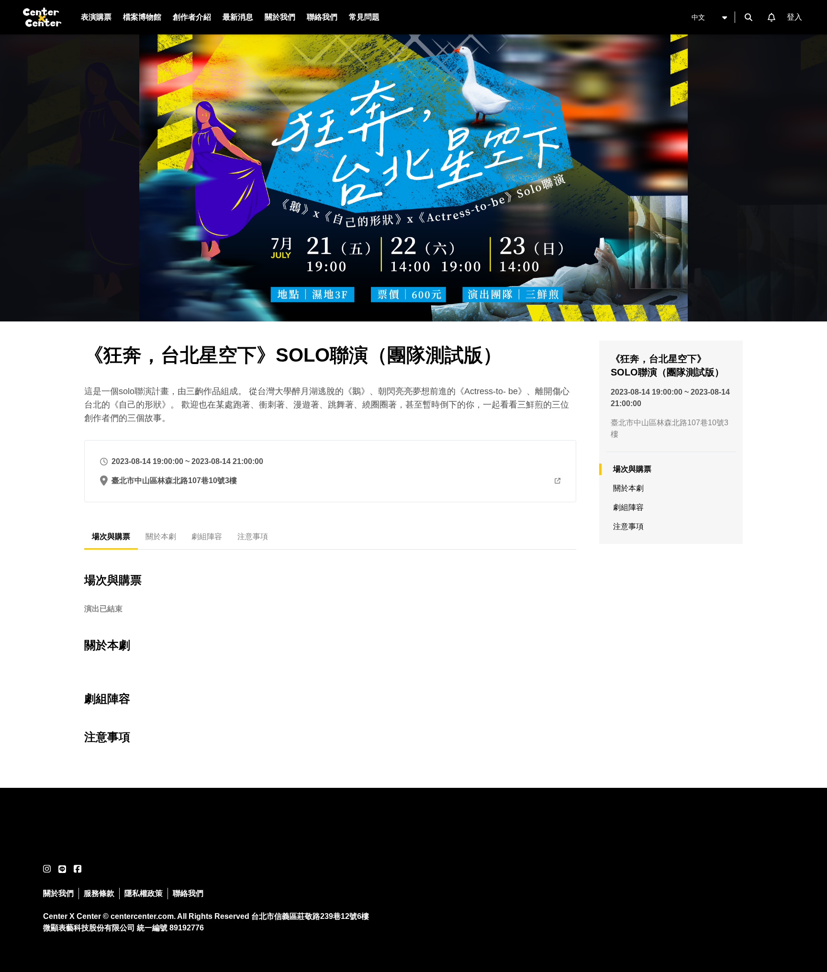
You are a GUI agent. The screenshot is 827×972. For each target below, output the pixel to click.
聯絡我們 (188, 893)
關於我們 (58, 893)
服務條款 (99, 893)
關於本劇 (160, 536)
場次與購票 (111, 536)
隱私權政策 (143, 893)
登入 (794, 17)
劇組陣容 (206, 536)
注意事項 (252, 536)
